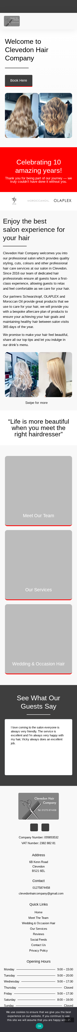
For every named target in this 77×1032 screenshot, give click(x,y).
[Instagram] (58, 6)
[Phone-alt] (21, 6)
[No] (69, 1020)
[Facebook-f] (45, 6)
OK (39, 1026)
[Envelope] (33, 6)
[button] (70, 21)
